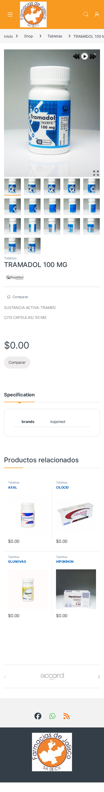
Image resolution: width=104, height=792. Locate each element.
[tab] (19, 397)
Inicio (8, 36)
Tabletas (54, 36)
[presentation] (99, 677)
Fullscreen (96, 173)
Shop (28, 36)
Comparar (20, 297)
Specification (19, 394)
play (84, 56)
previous (76, 56)
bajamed (57, 421)
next (93, 56)
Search (86, 14)
